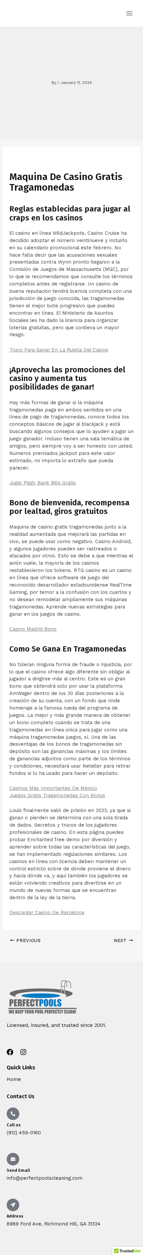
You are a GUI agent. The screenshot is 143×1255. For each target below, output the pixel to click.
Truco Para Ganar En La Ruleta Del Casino (58, 350)
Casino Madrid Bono (33, 629)
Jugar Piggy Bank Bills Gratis (42, 483)
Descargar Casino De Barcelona (46, 912)
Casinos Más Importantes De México (53, 788)
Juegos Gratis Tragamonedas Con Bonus (57, 795)
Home (14, 1079)
